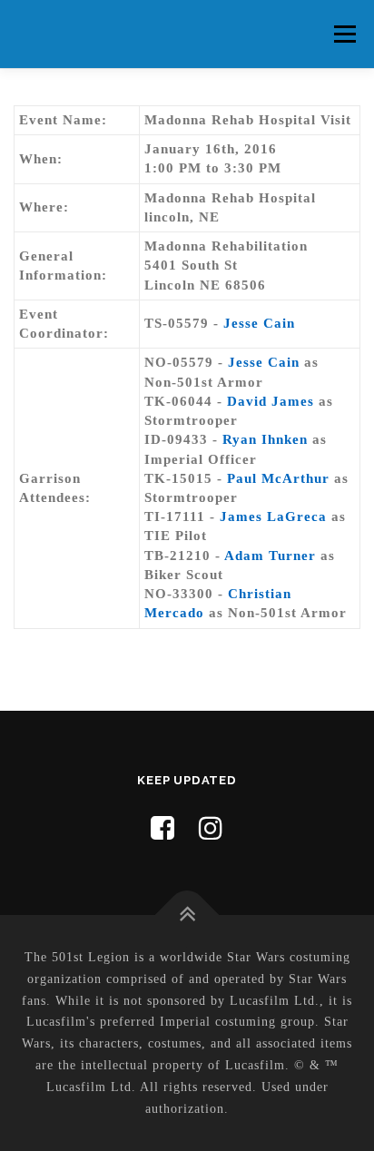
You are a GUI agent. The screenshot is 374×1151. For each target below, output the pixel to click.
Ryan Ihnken (265, 439)
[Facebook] (163, 828)
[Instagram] (211, 828)
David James (270, 401)
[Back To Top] (187, 915)
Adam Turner (270, 555)
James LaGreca (273, 516)
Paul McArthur (278, 478)
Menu (344, 33)
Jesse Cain (259, 323)
